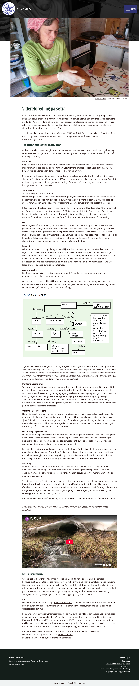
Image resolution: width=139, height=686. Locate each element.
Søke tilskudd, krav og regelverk (118, 664)
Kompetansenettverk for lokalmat (38, 631)
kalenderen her (33, 623)
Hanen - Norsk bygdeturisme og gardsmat (51, 637)
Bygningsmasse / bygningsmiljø (118, 671)
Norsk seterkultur (47, 185)
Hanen (51, 455)
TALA (70, 683)
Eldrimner (48, 423)
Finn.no (36, 420)
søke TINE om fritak (72, 133)
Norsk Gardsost (29, 414)
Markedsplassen (44, 426)
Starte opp (126, 661)
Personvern (81, 683)
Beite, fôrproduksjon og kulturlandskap (115, 669)
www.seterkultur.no (16, 664)
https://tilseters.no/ (106, 623)
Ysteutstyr (46, 420)
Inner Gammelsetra (63, 602)
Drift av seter (100, 99)
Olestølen (40, 620)
